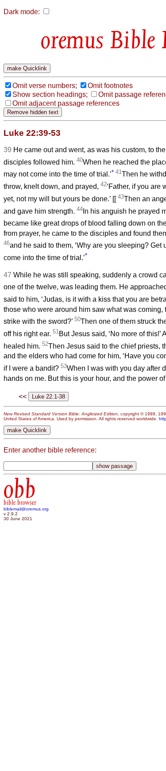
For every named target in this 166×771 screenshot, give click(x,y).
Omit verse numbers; (44, 85)
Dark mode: (22, 11)
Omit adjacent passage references (66, 103)
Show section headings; (50, 94)
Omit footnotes (110, 85)
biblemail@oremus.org (26, 508)
